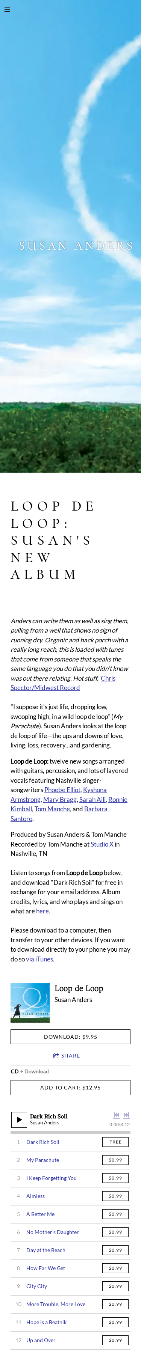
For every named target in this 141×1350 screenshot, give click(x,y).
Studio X (102, 844)
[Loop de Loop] (30, 1003)
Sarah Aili (92, 799)
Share (70, 1055)
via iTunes (39, 959)
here (42, 911)
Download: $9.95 (70, 1037)
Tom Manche (52, 809)
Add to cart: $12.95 (70, 1087)
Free (115, 1142)
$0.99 (115, 1160)
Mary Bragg (60, 799)
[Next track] (126, 1115)
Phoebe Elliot (62, 790)
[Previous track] (116, 1115)
